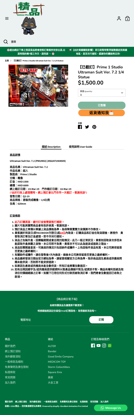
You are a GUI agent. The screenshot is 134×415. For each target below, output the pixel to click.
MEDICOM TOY (57, 362)
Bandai (52, 351)
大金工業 (53, 382)
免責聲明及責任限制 (16, 367)
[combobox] (102, 93)
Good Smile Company (61, 356)
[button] (101, 112)
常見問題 (10, 377)
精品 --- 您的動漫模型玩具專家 (28, 406)
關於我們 (10, 346)
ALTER (52, 346)
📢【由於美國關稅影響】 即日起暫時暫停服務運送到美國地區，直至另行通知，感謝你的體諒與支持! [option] (98, 51)
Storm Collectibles (59, 367)
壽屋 (50, 377)
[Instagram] (104, 345)
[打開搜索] (5, 41)
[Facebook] (93, 345)
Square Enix (55, 372)
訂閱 (101, 319)
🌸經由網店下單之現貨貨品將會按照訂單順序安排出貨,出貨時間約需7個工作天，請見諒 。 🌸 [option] (36, 51)
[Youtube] (98, 345)
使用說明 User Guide (80, 146)
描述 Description (51, 146)
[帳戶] (119, 17)
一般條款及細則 (14, 362)
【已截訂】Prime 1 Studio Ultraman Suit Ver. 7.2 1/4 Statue (38, 60)
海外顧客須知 (13, 356)
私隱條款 (10, 372)
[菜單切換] (6, 18)
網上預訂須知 (13, 351)
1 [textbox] (81, 94)
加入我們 (10, 382)
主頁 (7, 60)
